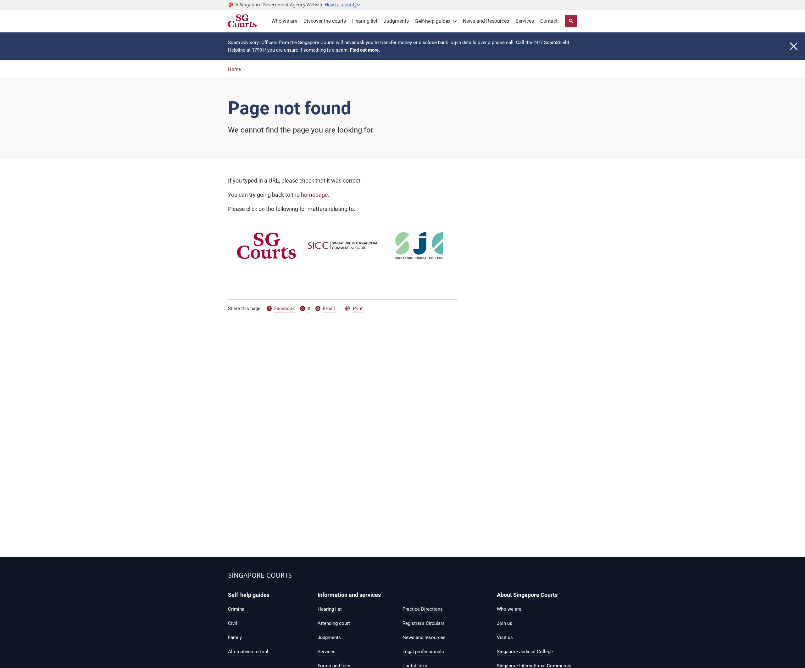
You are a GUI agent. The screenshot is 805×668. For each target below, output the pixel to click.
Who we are (284, 21)
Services (524, 21)
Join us (504, 623)
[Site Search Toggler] (571, 21)
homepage (314, 194)
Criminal (237, 609)
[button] (342, 4)
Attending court (334, 623)
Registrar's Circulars (423, 623)
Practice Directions (422, 609)
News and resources (424, 637)
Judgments (396, 21)
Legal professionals (423, 651)
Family (235, 637)
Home (234, 69)
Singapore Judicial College (525, 651)
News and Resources (486, 21)
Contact (549, 21)
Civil (232, 623)
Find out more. (365, 50)
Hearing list (364, 21)
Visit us (505, 637)
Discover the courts (324, 21)
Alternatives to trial (248, 651)
